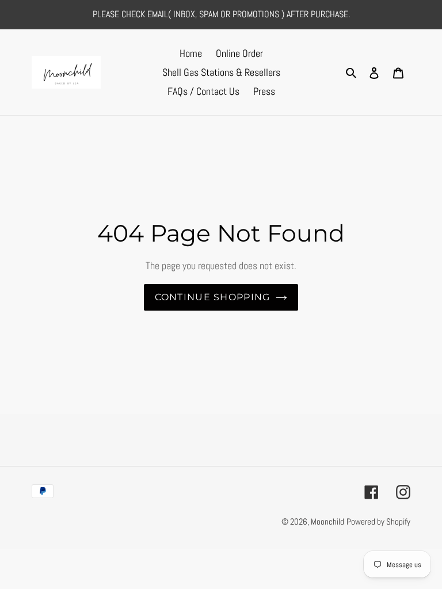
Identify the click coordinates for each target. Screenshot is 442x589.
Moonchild (327, 521)
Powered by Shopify (378, 521)
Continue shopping (212, 297)
